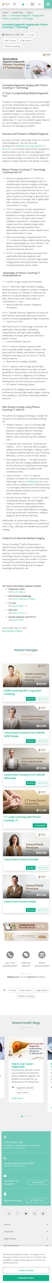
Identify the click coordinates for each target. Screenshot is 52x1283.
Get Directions (37, 1200)
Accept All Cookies (26, 1278)
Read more (17, 1098)
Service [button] (7, 1224)
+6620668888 (39, 825)
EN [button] (39, 4)
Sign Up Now (38, 1182)
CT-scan (30, 34)
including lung (32, 481)
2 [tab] (26, 1116)
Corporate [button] (8, 1231)
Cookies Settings (25, 1270)
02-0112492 (17, 620)
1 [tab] (22, 1116)
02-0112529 (29, 599)
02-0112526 (17, 599)
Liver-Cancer (10, 40)
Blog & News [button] (10, 1238)
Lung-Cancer (26, 40)
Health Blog (17, 12)
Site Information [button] (11, 1245)
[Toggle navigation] (48, 4)
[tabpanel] (25, 1070)
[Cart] (32, 4)
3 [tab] (30, 1116)
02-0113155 (17, 613)
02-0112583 (17, 606)
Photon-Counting (12, 46)
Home (5, 12)
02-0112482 (17, 592)
